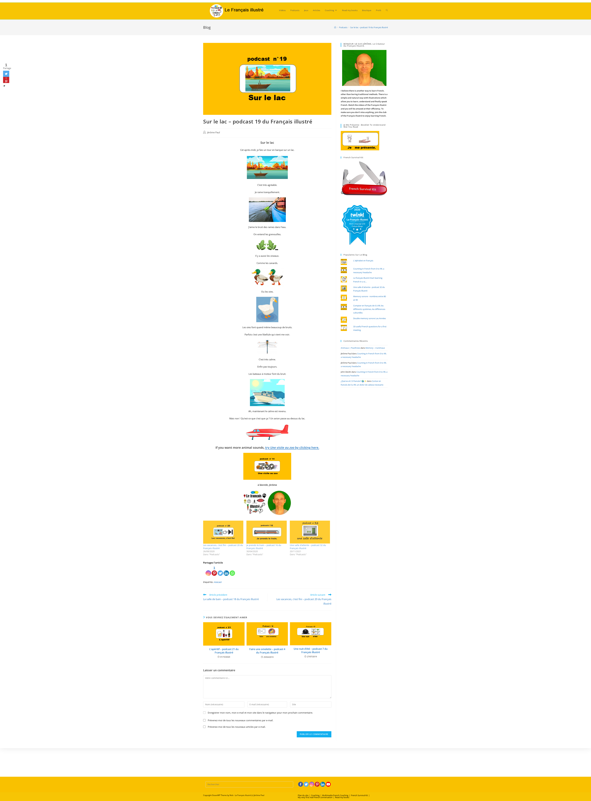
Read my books (342, 797)
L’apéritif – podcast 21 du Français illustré (224, 650)
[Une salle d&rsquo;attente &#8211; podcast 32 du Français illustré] (310, 532)
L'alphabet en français (363, 260)
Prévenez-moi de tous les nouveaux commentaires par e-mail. (240, 720)
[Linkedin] (226, 570)
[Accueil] (335, 27)
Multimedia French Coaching (335, 795)
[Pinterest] (317, 784)
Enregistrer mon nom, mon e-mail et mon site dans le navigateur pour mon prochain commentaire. (260, 712)
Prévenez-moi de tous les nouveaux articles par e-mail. (237, 726)
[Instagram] (208, 570)
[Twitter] (220, 570)
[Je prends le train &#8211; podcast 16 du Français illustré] (266, 532)
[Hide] (4, 86)
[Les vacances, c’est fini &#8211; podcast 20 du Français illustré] (223, 532)
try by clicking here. (292, 447)
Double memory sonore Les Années (369, 318)
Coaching (315, 795)
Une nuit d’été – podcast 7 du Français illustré (311, 650)
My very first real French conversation (315, 797)
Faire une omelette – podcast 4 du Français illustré (267, 650)
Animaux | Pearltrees (350, 347)
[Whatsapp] (232, 570)
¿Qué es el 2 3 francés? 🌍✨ (353, 381)
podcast (218, 582)
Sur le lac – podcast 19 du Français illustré (369, 27)
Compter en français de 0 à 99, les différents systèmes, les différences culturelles (369, 309)
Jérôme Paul (213, 132)
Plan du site (303, 795)
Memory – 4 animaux (375, 347)
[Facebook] (300, 784)
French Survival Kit (359, 795)
